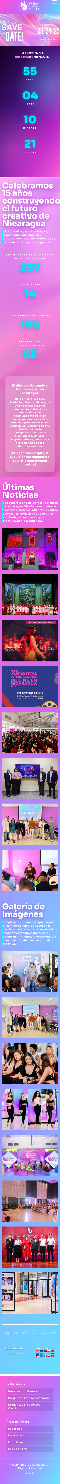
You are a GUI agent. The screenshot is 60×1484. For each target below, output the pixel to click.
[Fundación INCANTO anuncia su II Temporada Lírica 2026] (30, 778)
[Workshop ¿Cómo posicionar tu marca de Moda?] (30, 1017)
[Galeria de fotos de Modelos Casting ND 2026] (30, 1109)
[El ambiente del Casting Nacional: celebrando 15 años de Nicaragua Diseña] (30, 1063)
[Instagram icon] (33, 1473)
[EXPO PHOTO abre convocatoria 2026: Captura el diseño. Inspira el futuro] (30, 640)
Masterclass (17, 1435)
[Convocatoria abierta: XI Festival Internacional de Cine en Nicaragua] (30, 686)
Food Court (16, 1442)
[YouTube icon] (30, 1473)
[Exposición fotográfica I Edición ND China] (30, 1293)
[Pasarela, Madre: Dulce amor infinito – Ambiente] (30, 1201)
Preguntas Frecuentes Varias (29, 1398)
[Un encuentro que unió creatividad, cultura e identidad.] (30, 1247)
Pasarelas (15, 1428)
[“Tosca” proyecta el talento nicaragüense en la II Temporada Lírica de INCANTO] (30, 595)
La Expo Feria (18, 1448)
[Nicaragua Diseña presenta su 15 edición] (30, 1155)
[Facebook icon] (27, 1473)
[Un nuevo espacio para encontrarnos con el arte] (30, 549)
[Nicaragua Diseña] (30, 4)
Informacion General (23, 1391)
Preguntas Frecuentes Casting (24, 1406)
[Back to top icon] (54, 1478)
